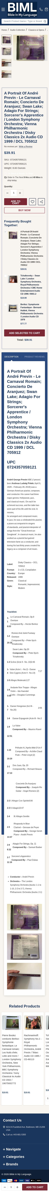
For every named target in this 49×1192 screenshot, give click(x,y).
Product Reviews (34, 357)
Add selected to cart (24, 333)
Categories (15, 1157)
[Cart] (46, 9)
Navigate (13, 1149)
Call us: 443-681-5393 (16, 1135)
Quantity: (8, 186)
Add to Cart (15, 202)
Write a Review (25, 146)
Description (11, 357)
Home (4, 30)
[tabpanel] (12, 1059)
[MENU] (3, 9)
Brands (12, 1164)
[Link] (22, 9)
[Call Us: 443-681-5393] (41, 9)
